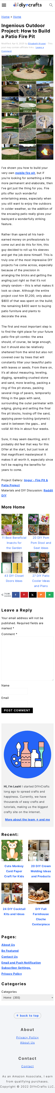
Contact (27, 1066)
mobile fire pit (25, 173)
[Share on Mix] (41, 595)
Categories (9, 991)
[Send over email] (50, 595)
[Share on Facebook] (16, 595)
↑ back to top (27, 1015)
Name (5, 685)
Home (5, 16)
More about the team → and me (27, 819)
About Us (8, 944)
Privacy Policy (11, 973)
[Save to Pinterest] (24, 595)
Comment (9, 634)
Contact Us (9, 956)
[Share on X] (33, 595)
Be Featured (10, 950)
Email (5, 698)
